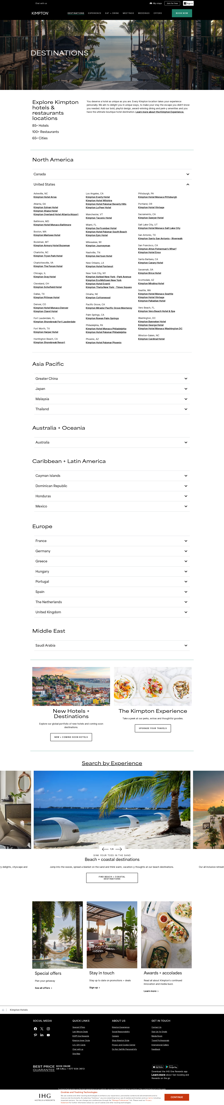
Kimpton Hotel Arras (45, 197)
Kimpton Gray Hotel (45, 276)
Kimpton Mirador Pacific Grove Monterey (109, 308)
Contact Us (156, 1027)
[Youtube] (48, 1035)
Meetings (128, 13)
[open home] (4, 1010)
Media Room (157, 1036)
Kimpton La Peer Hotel (98, 207)
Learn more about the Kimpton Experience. (160, 112)
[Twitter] (41, 1028)
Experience (94, 13)
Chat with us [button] (41, 3)
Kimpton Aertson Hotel (99, 256)
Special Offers (78, 1027)
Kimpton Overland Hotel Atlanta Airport (56, 214)
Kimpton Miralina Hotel (151, 283)
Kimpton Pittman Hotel (47, 297)
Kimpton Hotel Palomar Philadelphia (106, 332)
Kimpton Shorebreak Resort (49, 342)
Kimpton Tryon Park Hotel (48, 255)
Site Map (76, 1054)
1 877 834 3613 (76, 1069)
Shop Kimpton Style (120, 1040)
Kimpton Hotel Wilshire (99, 200)
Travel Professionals (160, 1040)
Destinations (76, 13)
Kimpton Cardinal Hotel (151, 339)
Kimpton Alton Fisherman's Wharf (157, 248)
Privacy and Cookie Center (123, 1045)
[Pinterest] (35, 1035)
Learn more (158, 1074)
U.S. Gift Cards (78, 1045)
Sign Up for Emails (159, 1031)
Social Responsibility (121, 1031)
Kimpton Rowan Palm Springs (102, 318)
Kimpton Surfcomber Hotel (101, 228)
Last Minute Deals (80, 1031)
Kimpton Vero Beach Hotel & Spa (156, 311)
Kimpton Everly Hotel (98, 197)
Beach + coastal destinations (112, 859)
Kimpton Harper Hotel (46, 332)
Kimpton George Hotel (151, 325)
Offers (158, 13)
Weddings (144, 13)
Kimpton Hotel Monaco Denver (51, 307)
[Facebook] (35, 1028)
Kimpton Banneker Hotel (152, 321)
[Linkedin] (41, 1035)
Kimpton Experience (121, 1027)
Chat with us (77, 1049)
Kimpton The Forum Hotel (48, 266)
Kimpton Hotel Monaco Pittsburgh (157, 197)
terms (150, 1098)
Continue (177, 1097)
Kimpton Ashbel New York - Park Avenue (108, 276)
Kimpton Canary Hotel (150, 262)
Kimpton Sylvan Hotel (46, 207)
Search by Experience (112, 763)
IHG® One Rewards (80, 1036)
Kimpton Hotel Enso (149, 252)
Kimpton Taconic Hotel (99, 218)
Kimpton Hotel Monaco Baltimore (52, 224)
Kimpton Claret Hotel (46, 311)
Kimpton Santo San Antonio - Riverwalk (160, 238)
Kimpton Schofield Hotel (48, 287)
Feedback (156, 1049)
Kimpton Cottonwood (98, 297)
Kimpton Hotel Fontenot (99, 266)
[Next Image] (119, 849)
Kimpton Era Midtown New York (103, 280)
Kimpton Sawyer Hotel (151, 217)
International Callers (160, 1045)
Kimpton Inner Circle (81, 1040)
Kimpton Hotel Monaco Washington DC (160, 328)
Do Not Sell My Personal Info (124, 1049)
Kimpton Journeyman (98, 245)
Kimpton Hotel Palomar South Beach (106, 231)
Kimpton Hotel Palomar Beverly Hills (106, 204)
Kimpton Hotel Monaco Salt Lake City (159, 228)
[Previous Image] (104, 849)
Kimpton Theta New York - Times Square (109, 287)
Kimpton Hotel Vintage (151, 207)
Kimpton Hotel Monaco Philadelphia (106, 328)
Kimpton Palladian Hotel (151, 300)
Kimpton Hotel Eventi (98, 283)
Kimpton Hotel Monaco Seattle (155, 293)
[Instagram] (48, 1028)
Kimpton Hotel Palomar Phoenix (103, 342)
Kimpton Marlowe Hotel (47, 235)
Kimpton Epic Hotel (97, 235)
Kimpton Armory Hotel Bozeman (52, 245)
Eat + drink (112, 13)
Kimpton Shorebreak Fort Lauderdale (54, 321)
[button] (188, 3)
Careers (115, 1036)
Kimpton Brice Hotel (149, 273)
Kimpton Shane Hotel (46, 211)
